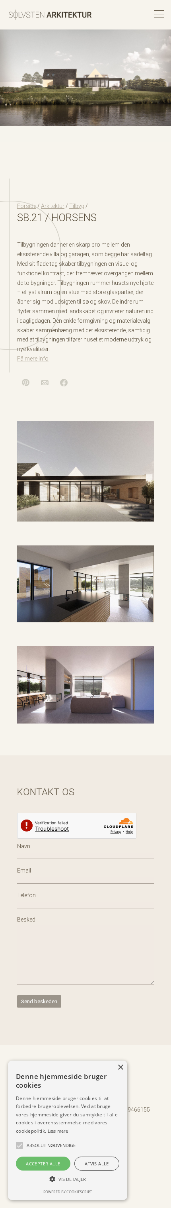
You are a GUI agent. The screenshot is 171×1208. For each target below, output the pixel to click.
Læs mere (58, 1131)
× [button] (120, 1068)
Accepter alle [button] (43, 1164)
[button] (19, 1145)
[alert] (67, 1130)
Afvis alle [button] (97, 1164)
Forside (26, 206)
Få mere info (33, 358)
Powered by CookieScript (67, 1191)
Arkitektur (52, 206)
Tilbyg (76, 206)
